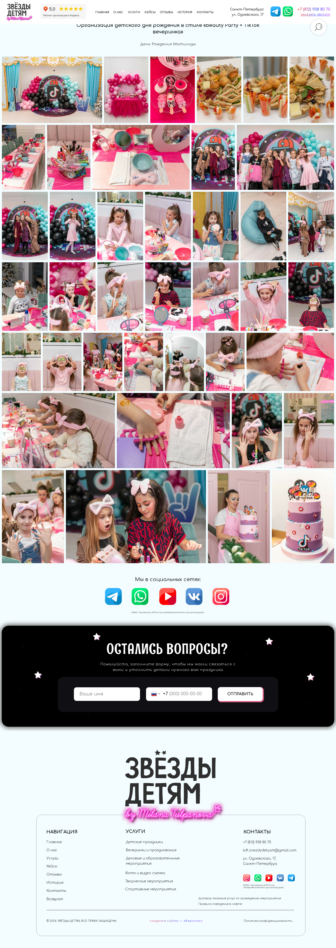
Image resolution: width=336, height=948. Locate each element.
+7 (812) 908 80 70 (257, 842)
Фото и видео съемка (145, 873)
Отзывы (54, 874)
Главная (54, 842)
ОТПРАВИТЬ (240, 694)
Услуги (52, 858)
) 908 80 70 (320, 9)
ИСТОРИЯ (185, 12)
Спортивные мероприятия (150, 889)
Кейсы (51, 866)
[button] (315, 14)
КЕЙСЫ (150, 12)
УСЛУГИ (134, 12)
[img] (63, 11)
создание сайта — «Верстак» (176, 920)
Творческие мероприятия (149, 881)
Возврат (54, 899)
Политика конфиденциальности (268, 920)
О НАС (118, 12)
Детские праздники (144, 842)
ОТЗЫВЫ (166, 12)
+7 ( (300, 9)
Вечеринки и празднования (151, 850)
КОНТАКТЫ (205, 12)
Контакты (56, 891)
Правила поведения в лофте (220, 903)
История (54, 882)
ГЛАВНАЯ (102, 12)
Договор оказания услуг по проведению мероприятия (240, 898)
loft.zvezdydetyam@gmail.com (269, 850)
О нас (51, 850)
